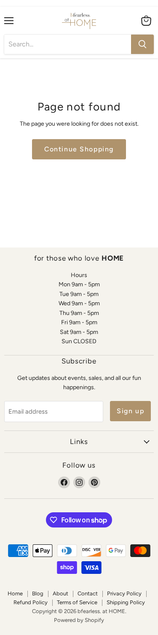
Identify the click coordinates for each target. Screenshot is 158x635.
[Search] (142, 44)
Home (15, 593)
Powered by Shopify (79, 620)
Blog (37, 593)
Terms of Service (77, 602)
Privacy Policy (124, 593)
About (60, 593)
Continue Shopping (79, 149)
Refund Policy (30, 602)
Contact (88, 593)
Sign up (130, 411)
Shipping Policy (126, 602)
